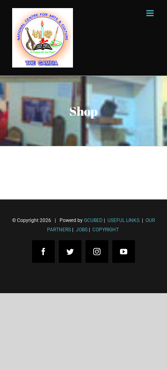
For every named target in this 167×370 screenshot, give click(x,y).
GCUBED (93, 220)
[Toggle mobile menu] (150, 13)
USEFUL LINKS (122, 220)
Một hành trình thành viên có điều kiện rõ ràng (82, 357)
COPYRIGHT (105, 230)
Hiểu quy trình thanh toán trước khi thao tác (79, 345)
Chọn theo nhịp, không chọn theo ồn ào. (73, 333)
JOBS (82, 230)
